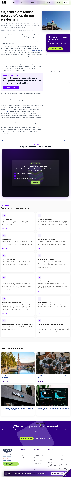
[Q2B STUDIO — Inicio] (4, 2)
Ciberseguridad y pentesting (63, 455)
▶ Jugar (35, 182)
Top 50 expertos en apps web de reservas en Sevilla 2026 (53, 376)
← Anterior (3, 140)
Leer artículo (5, 381)
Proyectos (23, 453)
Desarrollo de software (62, 452)
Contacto (23, 457)
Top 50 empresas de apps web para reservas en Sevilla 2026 (16, 376)
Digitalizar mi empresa (39, 469)
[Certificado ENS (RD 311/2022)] (9, 458)
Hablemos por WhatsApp (43, 438)
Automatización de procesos (63, 458)
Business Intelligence (50, 458)
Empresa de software (39, 453)
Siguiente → (67, 140)
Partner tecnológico (38, 455)
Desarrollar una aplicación (37, 464)
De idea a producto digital (38, 467)
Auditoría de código (63, 461)
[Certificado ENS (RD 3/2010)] (4, 458)
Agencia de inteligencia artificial (39, 458)
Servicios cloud (51, 455)
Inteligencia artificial (52, 451)
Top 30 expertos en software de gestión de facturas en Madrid (53, 409)
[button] (66, 472)
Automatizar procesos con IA (39, 461)
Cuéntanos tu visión (26, 438)
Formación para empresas (51, 462)
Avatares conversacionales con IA (52, 465)
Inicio (2, 7)
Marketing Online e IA (63, 465)
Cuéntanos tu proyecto (11, 87)
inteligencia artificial (5, 111)
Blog (5, 7)
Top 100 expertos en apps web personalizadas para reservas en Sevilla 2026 (17, 409)
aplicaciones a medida (37, 50)
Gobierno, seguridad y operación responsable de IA (52, 469)
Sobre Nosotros (24, 451)
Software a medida (38, 451)
